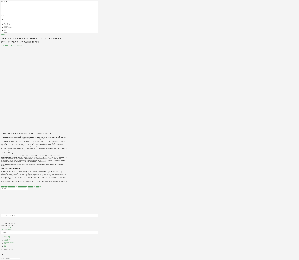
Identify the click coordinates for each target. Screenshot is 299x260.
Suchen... (3, 258)
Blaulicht (6, 26)
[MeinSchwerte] (16, 12)
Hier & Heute (7, 24)
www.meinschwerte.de (7, 229)
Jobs (5, 30)
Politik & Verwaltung (8, 27)
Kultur (5, 29)
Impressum (7, 236)
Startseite (6, 23)
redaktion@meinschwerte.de (8, 228)
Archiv (5, 32)
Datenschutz (7, 237)
